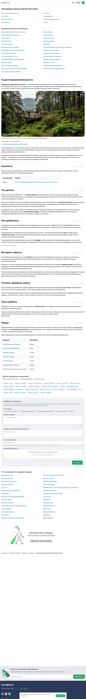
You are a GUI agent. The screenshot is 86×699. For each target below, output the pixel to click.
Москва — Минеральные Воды (69, 386)
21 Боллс (4, 487)
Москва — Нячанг (45, 389)
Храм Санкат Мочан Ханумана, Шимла (14, 68)
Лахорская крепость (8, 512)
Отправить (77, 462)
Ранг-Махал (5, 515)
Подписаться (79, 677)
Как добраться (48, 16)
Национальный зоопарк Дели (53, 493)
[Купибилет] (5, 3)
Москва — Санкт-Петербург (50, 386)
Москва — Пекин (33, 392)
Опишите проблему (9, 414)
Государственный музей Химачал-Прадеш (57, 47)
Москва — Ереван (75, 383)
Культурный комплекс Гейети (11, 72)
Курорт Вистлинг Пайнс (51, 50)
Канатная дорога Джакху (9, 65)
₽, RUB (78, 2)
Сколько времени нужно (52, 19)
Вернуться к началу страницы (41, 541)
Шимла (30, 86)
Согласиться (60, 696)
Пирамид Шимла (49, 41)
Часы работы (5, 22)
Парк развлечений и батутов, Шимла (13, 32)
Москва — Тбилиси (20, 392)
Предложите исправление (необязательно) (16, 429)
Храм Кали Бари (48, 62)
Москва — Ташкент (21, 386)
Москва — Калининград (35, 383)
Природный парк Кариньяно (52, 65)
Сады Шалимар (6, 509)
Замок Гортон (5, 38)
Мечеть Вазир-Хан (49, 512)
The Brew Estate (6, 41)
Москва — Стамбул (20, 383)
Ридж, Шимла (47, 32)
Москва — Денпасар (58, 389)
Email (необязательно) (9, 440)
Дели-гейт (46, 509)
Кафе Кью (46, 44)
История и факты (7, 19)
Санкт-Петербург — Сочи (74, 389)
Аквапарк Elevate (7, 478)
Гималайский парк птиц (9, 56)
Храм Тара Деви (6, 62)
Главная (4, 553)
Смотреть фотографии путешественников (15, 144)
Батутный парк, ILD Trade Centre (53, 475)
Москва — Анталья (62, 383)
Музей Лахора (48, 518)
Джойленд (46, 500)
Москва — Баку (8, 392)
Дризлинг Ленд (48, 478)
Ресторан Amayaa (7, 44)
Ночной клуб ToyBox (49, 490)
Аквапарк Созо (48, 503)
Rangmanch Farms (7, 475)
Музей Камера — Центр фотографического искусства (60, 487)
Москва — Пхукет (49, 383)
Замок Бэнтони (48, 35)
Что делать (4, 16)
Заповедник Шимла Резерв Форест (13, 50)
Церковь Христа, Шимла (51, 59)
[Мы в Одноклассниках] (6, 694)
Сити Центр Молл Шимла (51, 53)
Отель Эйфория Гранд (8, 53)
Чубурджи (46, 515)
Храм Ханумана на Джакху (52, 56)
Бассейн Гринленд (7, 503)
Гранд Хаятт (5, 493)
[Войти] (83, 2)
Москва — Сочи (8, 383)
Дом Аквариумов (49, 484)
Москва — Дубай (8, 386)
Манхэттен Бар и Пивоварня (10, 490)
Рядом (46, 22)
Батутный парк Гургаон (9, 481)
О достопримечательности (10, 13)
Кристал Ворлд (6, 500)
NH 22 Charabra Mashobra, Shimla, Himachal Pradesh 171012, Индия (36, 182)
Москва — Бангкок (34, 386)
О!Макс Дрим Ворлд (50, 481)
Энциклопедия (14, 553)
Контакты (47, 13)
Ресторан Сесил (48, 38)
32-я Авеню (47, 497)
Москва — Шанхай (45, 392)
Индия (16, 148)
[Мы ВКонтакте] (2, 694)
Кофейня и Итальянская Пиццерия (12, 518)
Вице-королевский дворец (10, 35)
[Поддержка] (73, 2)
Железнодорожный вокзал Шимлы (12, 59)
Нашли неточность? (78, 80)
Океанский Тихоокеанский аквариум (13, 506)
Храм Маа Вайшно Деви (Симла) (53, 68)
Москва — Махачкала (31, 389)
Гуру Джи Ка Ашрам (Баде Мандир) (12, 497)
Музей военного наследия (9, 47)
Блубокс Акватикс (7, 484)
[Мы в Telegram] (9, 694)
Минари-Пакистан (49, 506)
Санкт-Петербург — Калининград (13, 389)
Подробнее (23, 696)
